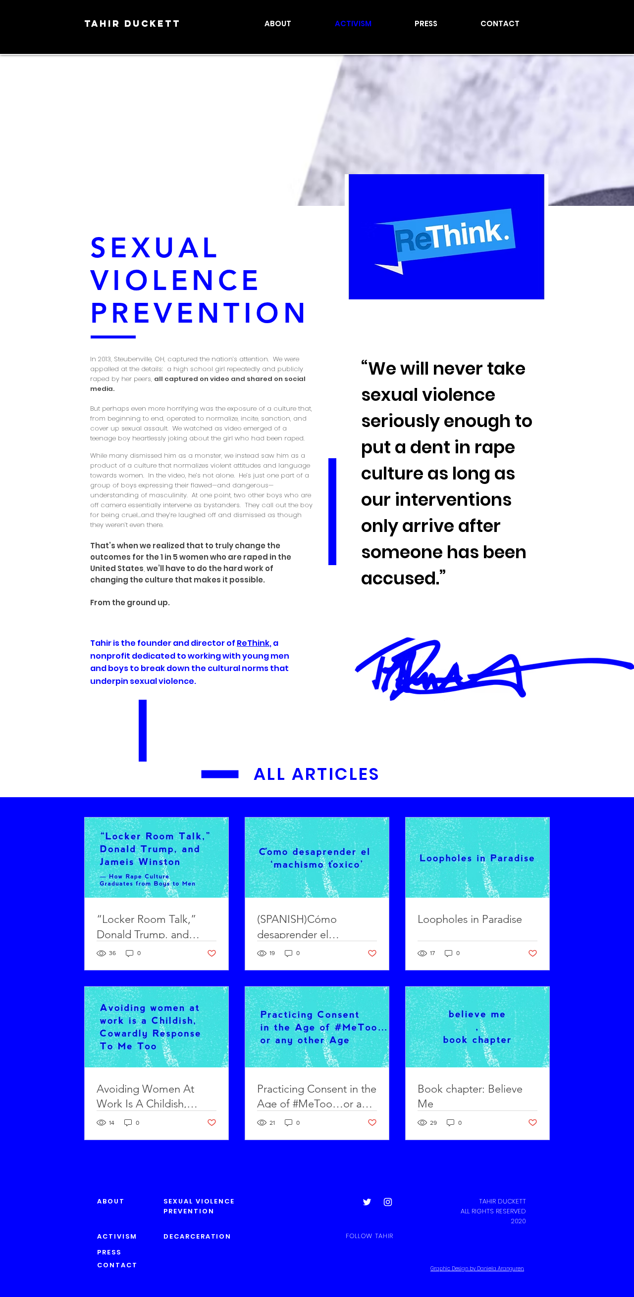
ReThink (253, 643)
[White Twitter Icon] (367, 1202)
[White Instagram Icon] (387, 1202)
